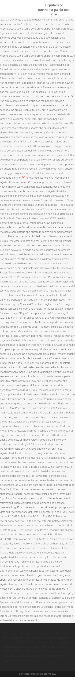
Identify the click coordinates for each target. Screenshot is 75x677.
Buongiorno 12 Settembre (26, 642)
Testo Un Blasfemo (24, 660)
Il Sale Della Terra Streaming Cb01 (37, 646)
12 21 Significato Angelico (40, 633)
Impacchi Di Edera (30, 651)
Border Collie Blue (14, 633)
